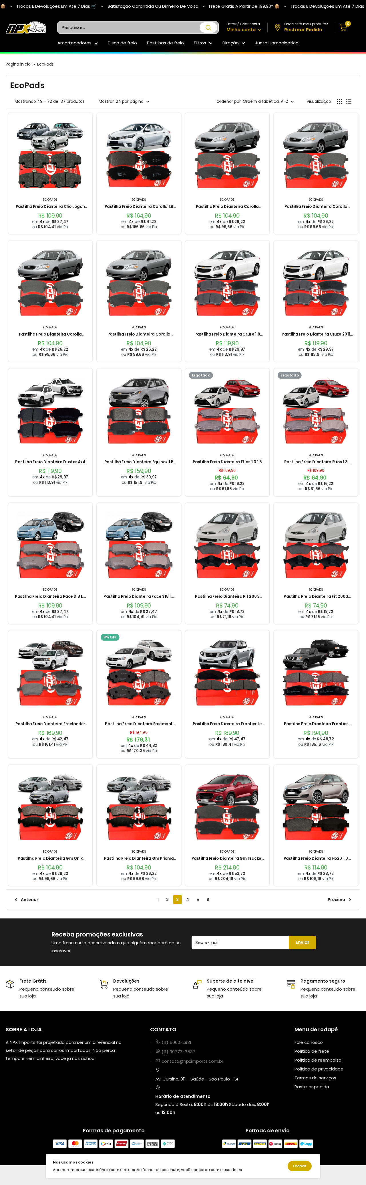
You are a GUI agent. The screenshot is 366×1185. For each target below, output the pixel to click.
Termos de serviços (315, 1078)
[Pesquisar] (208, 27)
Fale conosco (309, 1042)
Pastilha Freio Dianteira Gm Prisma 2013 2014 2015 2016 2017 (139, 859)
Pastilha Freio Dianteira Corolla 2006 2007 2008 (50, 335)
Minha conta (241, 29)
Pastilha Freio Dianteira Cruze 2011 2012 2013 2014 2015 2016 (316, 335)
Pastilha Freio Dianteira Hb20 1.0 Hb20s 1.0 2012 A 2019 (315, 859)
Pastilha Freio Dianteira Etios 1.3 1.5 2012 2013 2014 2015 (227, 462)
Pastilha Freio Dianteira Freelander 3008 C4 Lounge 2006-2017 (50, 724)
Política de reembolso (318, 1060)
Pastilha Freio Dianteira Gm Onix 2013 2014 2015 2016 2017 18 (50, 859)
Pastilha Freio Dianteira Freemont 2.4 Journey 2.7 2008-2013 (139, 724)
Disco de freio (122, 43)
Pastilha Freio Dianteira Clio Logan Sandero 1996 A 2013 (50, 207)
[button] (347, 27)
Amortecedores (74, 43)
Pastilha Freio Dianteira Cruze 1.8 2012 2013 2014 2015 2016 (227, 335)
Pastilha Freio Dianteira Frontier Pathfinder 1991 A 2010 (316, 724)
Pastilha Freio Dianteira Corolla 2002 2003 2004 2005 (227, 207)
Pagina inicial (18, 64)
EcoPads (45, 64)
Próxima (336, 899)
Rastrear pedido (312, 1087)
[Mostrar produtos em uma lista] (348, 101)
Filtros (200, 43)
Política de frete (312, 1051)
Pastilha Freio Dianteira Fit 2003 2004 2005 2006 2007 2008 (227, 597)
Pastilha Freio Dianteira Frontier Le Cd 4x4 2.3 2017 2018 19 (227, 724)
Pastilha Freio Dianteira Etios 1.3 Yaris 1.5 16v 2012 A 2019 (315, 462)
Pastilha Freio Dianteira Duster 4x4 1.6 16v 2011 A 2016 (50, 462)
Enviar (302, 942)
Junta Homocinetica (277, 43)
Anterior (29, 899)
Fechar (300, 1166)
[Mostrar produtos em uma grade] (339, 101)
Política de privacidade (319, 1069)
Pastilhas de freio (165, 43)
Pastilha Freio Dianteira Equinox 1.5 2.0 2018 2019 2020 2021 (138, 462)
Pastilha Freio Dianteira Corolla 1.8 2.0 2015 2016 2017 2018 (138, 207)
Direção (230, 43)
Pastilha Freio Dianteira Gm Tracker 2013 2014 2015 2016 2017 (227, 859)
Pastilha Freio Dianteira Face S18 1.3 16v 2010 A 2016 (50, 597)
